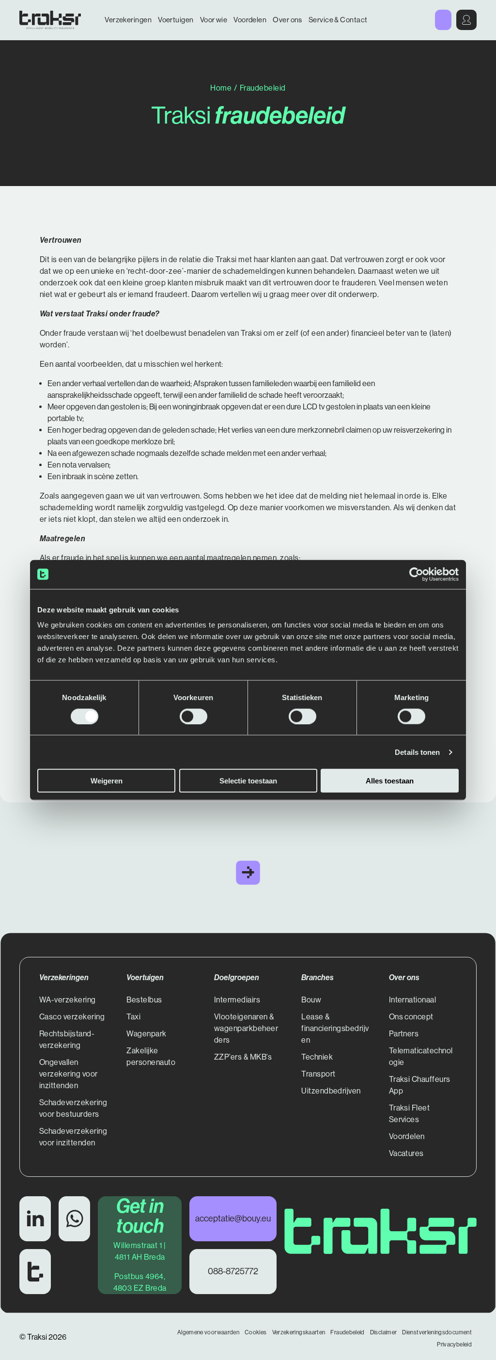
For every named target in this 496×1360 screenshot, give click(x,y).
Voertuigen (176, 20)
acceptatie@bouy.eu (233, 1218)
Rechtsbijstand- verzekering (66, 1039)
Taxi (133, 1016)
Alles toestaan (390, 781)
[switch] (193, 716)
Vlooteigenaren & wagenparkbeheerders (246, 1028)
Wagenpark (146, 1033)
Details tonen (417, 752)
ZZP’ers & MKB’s (243, 1057)
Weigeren (107, 781)
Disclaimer (383, 1332)
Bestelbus (144, 999)
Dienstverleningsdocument (437, 1332)
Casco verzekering (72, 1016)
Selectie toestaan (248, 781)
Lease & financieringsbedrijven (335, 1028)
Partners (404, 1033)
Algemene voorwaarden (208, 1332)
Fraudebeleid (347, 1332)
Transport (318, 1074)
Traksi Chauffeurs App (419, 1085)
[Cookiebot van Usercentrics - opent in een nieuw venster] (416, 574)
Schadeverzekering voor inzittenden (73, 1136)
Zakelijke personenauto (150, 1056)
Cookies (256, 1332)
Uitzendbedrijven (331, 1090)
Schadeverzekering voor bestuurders (73, 1108)
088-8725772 (233, 1271)
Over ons (287, 20)
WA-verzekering (67, 999)
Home (221, 88)
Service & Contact (338, 20)
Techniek (317, 1057)
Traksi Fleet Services (409, 1113)
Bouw (311, 999)
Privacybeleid (454, 1344)
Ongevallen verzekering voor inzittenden (68, 1074)
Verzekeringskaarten (299, 1332)
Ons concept (411, 1016)
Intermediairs (237, 999)
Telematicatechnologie (421, 1056)
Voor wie (214, 20)
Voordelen (249, 20)
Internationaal (412, 999)
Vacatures (406, 1153)
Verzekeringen (128, 20)
